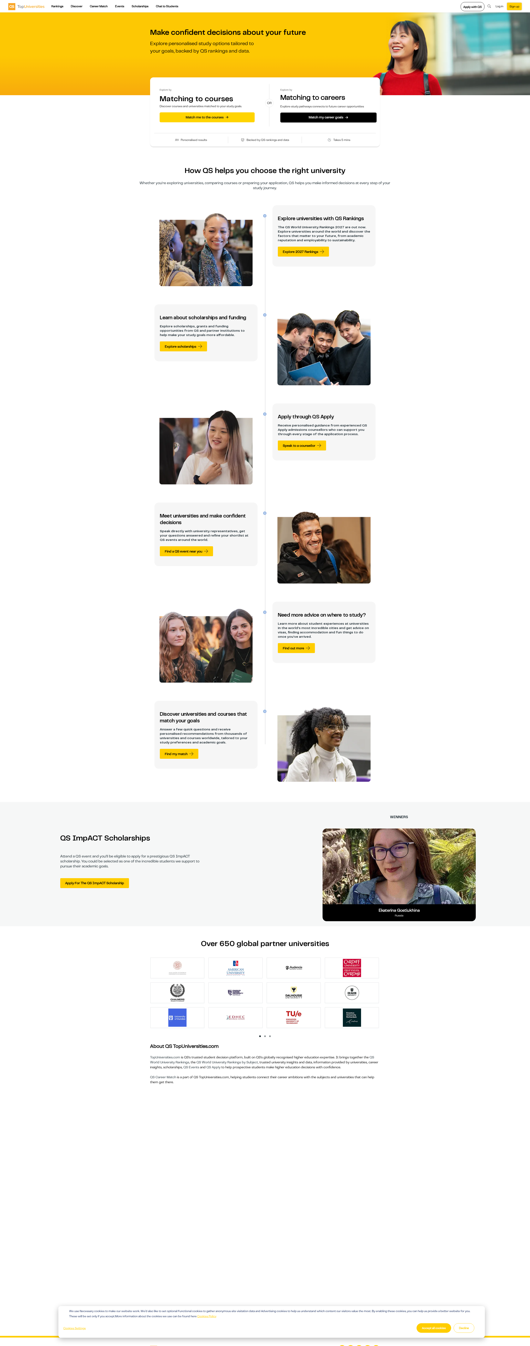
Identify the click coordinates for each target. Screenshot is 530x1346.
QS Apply (213, 1067)
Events (119, 6)
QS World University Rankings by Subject (227, 1062)
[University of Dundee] (177, 1017)
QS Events (191, 1067)
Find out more (293, 648)
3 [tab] (270, 1036)
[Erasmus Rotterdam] (352, 1017)
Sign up (514, 6)
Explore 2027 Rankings (300, 252)
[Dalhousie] (294, 993)
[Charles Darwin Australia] (235, 993)
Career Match (99, 6)
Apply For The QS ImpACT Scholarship (94, 883)
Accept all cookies (434, 1328)
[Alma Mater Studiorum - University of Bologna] (177, 968)
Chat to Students (167, 6)
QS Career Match (163, 1077)
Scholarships (140, 6)
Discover (76, 6)
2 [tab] (265, 1036)
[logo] (26, 6)
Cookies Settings (74, 1328)
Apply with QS (472, 7)
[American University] (235, 968)
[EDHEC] (235, 1017)
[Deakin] (352, 993)
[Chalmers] (177, 993)
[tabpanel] (266, 995)
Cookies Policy (206, 1316)
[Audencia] (294, 968)
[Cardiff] (352, 968)
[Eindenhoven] (294, 1017)
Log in (499, 6)
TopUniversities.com (165, 1057)
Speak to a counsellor (299, 446)
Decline (464, 1328)
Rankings (57, 6)
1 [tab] (260, 1036)
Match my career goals (328, 117)
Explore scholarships (180, 347)
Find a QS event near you (183, 551)
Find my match (176, 754)
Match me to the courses (207, 117)
